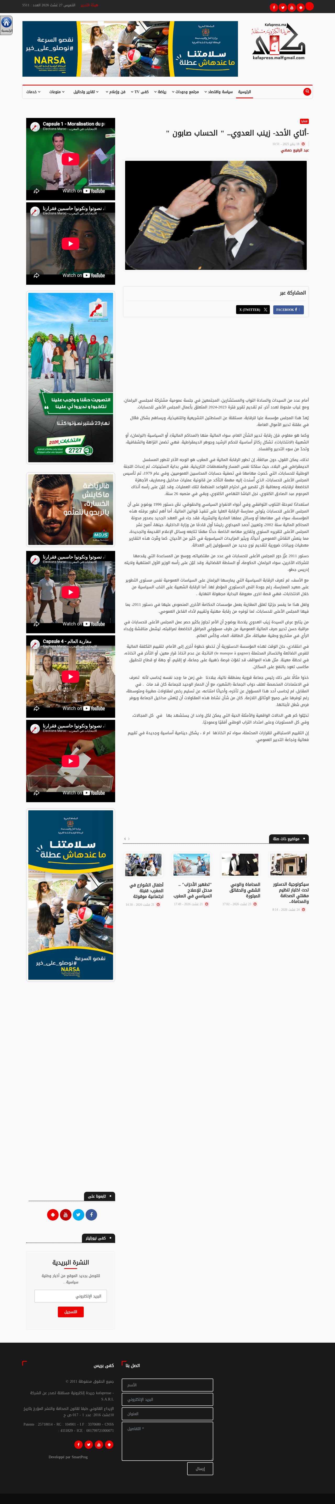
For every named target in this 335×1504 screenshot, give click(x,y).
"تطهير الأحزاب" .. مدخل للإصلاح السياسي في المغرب (193, 890)
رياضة (161, 91)
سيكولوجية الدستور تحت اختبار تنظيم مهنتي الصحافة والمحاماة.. (291, 892)
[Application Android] (300, 6)
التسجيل (70, 1311)
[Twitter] (282, 6)
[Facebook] (273, 6)
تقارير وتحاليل (85, 91)
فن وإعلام (116, 91)
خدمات (32, 91)
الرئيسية (244, 91)
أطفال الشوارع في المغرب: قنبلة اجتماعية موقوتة (147, 891)
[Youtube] (291, 6)
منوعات (55, 91)
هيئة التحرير (89, 5)
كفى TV (141, 91)
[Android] (109, 1444)
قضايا (304, 121)
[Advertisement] (216, 360)
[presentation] (129, 839)
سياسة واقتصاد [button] (220, 91)
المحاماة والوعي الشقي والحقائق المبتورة (245, 890)
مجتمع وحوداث (186, 91)
